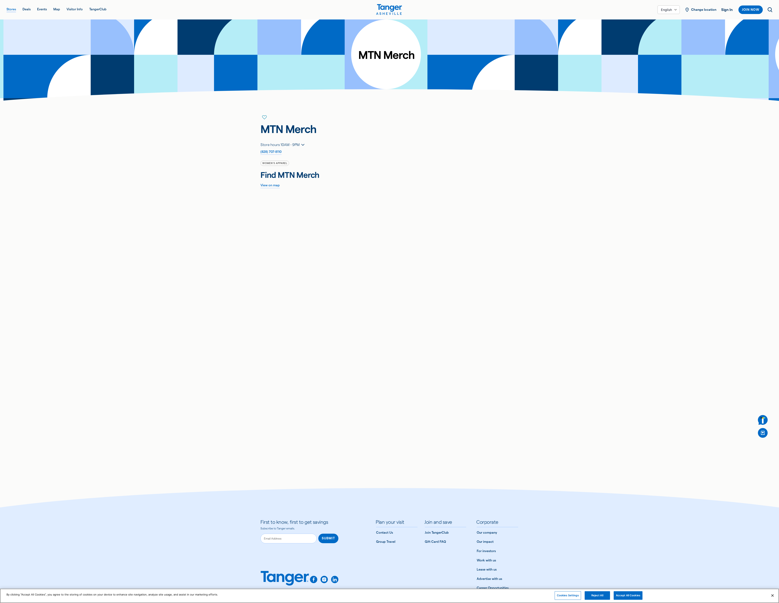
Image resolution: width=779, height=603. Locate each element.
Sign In (727, 10)
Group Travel (385, 541)
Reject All (597, 595)
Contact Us (384, 532)
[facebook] (314, 579)
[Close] (772, 595)
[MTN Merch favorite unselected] (264, 117)
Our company (487, 532)
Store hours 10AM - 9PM (280, 145)
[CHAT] (763, 420)
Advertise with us (489, 578)
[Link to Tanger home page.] (284, 581)
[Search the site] (770, 9)
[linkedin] (335, 579)
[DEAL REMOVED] (763, 433)
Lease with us (487, 569)
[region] (389, 596)
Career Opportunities (493, 588)
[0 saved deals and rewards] (763, 433)
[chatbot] (763, 420)
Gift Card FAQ (435, 541)
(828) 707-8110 (271, 151)
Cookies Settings (568, 595)
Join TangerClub (437, 532)
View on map (270, 185)
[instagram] (324, 579)
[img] (389, 8)
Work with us (486, 560)
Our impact (485, 541)
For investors (486, 551)
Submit (328, 538)
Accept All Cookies (628, 595)
